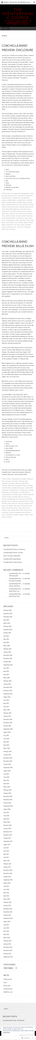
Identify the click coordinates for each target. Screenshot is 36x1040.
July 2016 (6, 886)
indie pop (20, 503)
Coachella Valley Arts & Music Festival (16, 204)
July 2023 (6, 636)
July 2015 (6, 924)
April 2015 (6, 934)
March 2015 (6, 937)
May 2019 (6, 780)
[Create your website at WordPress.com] (18, 2)
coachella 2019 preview (17, 488)
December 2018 (7, 796)
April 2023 (6, 642)
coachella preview (11, 202)
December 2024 (7, 613)
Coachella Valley (17, 494)
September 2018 (8, 806)
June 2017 (6, 851)
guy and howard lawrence (9, 218)
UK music (20, 227)
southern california (18, 514)
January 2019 (7, 793)
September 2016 (8, 880)
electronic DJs (14, 213)
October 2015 (7, 915)
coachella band (16, 198)
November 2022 (7, 658)
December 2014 (7, 947)
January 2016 (7, 905)
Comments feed (7, 989)
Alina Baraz (12, 483)
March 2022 (6, 677)
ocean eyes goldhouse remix (17, 512)
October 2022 (7, 661)
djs (11, 211)
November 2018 (7, 799)
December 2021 (7, 687)
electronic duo (22, 213)
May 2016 (6, 892)
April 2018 (6, 819)
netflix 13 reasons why (26, 510)
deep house (16, 209)
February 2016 (7, 902)
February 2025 (7, 610)
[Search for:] (32, 28)
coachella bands (11, 200)
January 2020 (7, 754)
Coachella (20, 195)
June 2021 (6, 700)
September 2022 (8, 665)
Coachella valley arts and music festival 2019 (19, 499)
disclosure (4, 211)
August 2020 (6, 732)
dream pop (15, 501)
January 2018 (7, 828)
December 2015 (7, 908)
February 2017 (7, 864)
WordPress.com (7, 992)
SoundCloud (9, 514)
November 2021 (7, 690)
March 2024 (6, 623)
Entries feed (6, 985)
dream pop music (24, 501)
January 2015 (7, 944)
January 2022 (7, 684)
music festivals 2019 (13, 510)
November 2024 (7, 616)
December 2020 (7, 719)
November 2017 (7, 835)
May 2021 (6, 703)
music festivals (18, 222)
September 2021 (8, 693)
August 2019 (6, 770)
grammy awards (10, 216)
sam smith (17, 224)
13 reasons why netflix (11, 481)
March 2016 (6, 899)
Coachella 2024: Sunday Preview (12, 562)
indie (9, 503)
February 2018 (7, 825)
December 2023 (7, 629)
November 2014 (7, 950)
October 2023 (7, 633)
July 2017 (6, 847)
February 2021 (7, 713)
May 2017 (6, 854)
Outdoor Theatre (28, 222)
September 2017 (8, 841)
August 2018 (6, 809)
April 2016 (6, 896)
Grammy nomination (21, 216)
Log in (5, 982)
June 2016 (6, 889)
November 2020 (7, 722)
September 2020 (8, 729)
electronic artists (21, 211)
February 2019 (7, 790)
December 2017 (7, 831)
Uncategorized (16, 193)
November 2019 (7, 761)
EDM (14, 211)
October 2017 (7, 838)
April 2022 (6, 674)
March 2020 (6, 748)
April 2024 (6, 620)
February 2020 (7, 751)
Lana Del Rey (9, 508)
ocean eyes (5, 512)
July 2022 (6, 668)
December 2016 (7, 870)
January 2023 (7, 652)
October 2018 (7, 803)
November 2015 (7, 912)
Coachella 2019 (6, 488)
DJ (9, 211)
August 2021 (6, 697)
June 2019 (6, 777)
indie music (14, 503)
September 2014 (8, 957)
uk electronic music (11, 227)
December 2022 (7, 655)
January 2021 (7, 716)
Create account (7, 979)
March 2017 (6, 860)
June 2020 (6, 738)
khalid (28, 220)
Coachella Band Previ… (15, 578)
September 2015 (8, 918)
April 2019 (6, 783)
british (28, 193)
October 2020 (7, 726)
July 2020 (6, 735)
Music (9, 193)
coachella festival (21, 200)
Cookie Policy (6, 1032)
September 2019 (8, 767)
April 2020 (6, 745)
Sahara (4, 224)
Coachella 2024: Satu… (15, 573)
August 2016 (6, 883)
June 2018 (6, 815)
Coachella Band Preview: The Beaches (14, 549)
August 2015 (6, 921)
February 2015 (7, 941)
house (26, 218)
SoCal (22, 224)
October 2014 (7, 953)
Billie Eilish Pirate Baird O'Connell (17, 485)
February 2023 (7, 649)
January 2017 (7, 867)
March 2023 (6, 645)
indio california (9, 505)
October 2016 (7, 876)
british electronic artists (10, 195)
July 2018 (6, 812)
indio (17, 220)
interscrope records (26, 505)
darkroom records (7, 501)
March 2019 (6, 787)
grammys (30, 216)
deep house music (26, 209)
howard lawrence (10, 220)
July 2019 (6, 774)
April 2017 (6, 857)
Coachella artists (6, 198)
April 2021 (6, 706)
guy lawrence (20, 218)
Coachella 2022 (28, 195)
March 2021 (6, 710)
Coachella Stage (21, 202)
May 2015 (6, 931)
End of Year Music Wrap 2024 (11, 556)
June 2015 (6, 928)
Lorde (32, 220)
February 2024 (7, 626)
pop (27, 512)
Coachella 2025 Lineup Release (12, 559)
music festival (10, 222)
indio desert (22, 220)
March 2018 (6, 822)
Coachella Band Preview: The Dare (13, 552)
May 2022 (6, 671)
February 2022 (7, 681)
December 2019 (7, 758)
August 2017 (6, 844)
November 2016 (7, 873)
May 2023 (6, 639)
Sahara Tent (10, 224)
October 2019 (7, 764)
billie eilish (19, 483)
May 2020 (6, 742)
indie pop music (28, 503)
